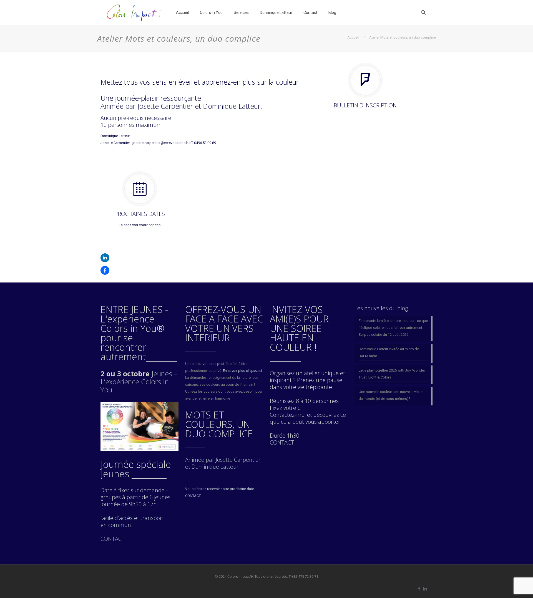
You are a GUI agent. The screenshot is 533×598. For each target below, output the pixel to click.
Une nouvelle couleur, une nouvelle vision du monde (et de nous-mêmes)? (391, 395)
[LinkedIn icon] (425, 588)
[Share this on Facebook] (104, 270)
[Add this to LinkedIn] (104, 257)
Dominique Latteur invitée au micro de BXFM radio (389, 352)
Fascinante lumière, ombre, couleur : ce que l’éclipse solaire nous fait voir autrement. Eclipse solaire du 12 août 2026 (393, 328)
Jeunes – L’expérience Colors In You (139, 381)
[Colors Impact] (134, 12)
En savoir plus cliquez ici (242, 371)
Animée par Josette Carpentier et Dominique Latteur (223, 463)
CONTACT (282, 442)
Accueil (353, 37)
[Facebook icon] (419, 588)
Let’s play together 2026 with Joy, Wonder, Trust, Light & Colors (392, 373)
